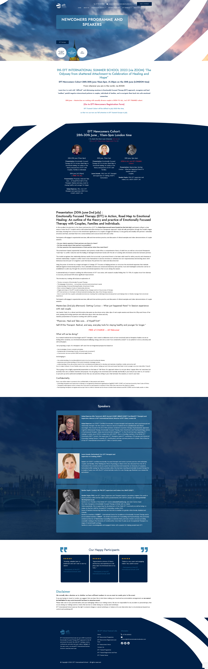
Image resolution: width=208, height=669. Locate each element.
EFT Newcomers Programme (106, 637)
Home (79, 7)
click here (115, 139)
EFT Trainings (126, 7)
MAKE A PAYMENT (144, 4)
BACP (100, 517)
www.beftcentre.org (119, 502)
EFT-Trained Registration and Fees (107, 652)
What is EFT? (137, 7)
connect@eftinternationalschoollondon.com (121, 4)
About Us (86, 7)
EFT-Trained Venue (103, 655)
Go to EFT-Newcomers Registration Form (104, 141)
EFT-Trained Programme (104, 650)
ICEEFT (98, 514)
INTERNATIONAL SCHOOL (98, 7)
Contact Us (147, 7)
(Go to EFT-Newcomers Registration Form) (104, 104)
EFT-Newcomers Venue (104, 644)
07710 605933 (100, 4)
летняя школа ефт (114, 7)
